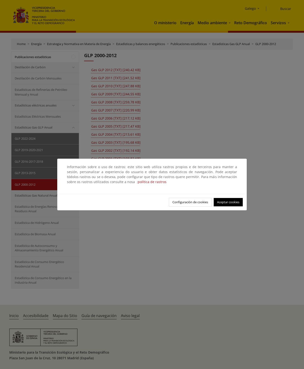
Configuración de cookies (190, 202)
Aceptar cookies (228, 202)
